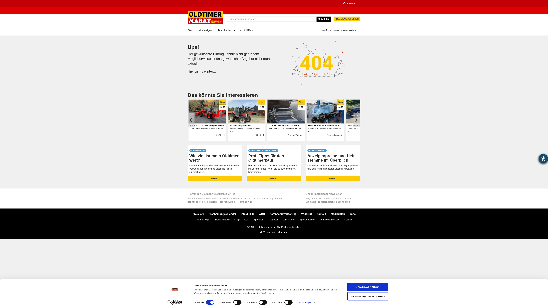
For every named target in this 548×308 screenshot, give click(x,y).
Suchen (324, 19)
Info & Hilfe (245, 30)
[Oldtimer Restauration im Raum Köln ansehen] (286, 112)
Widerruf (306, 214)
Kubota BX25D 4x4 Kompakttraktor (207, 125)
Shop (237, 219)
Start (190, 30)
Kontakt (321, 214)
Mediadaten (338, 214)
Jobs (353, 214)
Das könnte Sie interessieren (223, 95)
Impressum (258, 219)
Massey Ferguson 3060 (241, 125)
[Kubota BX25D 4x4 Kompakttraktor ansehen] (207, 112)
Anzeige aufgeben (348, 19)
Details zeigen (304, 302)
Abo (246, 219)
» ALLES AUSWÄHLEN (367, 287)
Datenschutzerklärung (283, 214)
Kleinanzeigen (204, 30)
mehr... (215, 178)
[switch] (237, 302)
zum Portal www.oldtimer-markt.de (338, 30)
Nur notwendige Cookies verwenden (368, 296)
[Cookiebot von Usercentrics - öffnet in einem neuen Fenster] (174, 302)
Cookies (348, 219)
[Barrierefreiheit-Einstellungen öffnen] (543, 158)
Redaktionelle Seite (330, 219)
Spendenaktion (307, 219)
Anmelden (350, 3)
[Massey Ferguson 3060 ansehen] (247, 112)
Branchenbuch (226, 30)
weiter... (210, 71)
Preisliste (198, 214)
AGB (262, 214)
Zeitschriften (289, 219)
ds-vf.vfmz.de (267, 293)
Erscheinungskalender (222, 214)
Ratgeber (273, 219)
